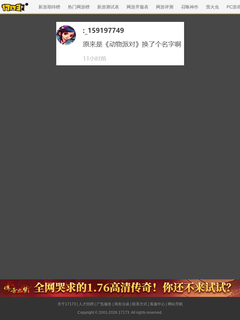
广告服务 (104, 304)
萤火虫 (212, 6)
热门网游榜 (79, 6)
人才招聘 (86, 304)
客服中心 (157, 304)
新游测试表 (108, 6)
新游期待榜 (49, 6)
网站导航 (175, 304)
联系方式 (139, 304)
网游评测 (164, 6)
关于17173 (67, 304)
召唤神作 (189, 6)
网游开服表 (137, 6)
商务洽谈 (121, 304)
